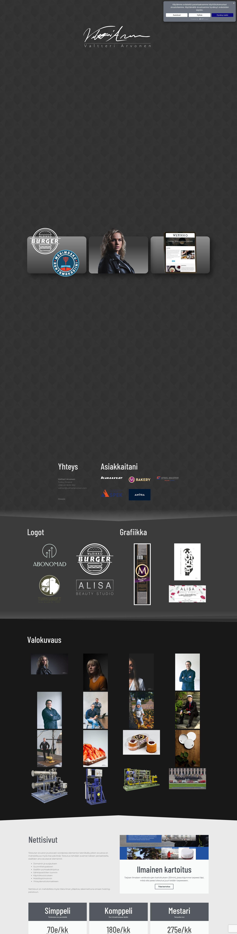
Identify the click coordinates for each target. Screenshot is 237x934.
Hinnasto (61, 499)
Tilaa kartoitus (164, 886)
